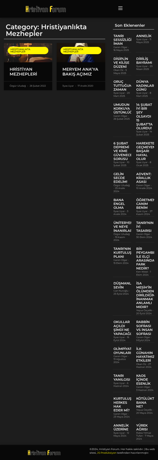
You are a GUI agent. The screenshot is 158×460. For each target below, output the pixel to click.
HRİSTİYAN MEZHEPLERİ (23, 71)
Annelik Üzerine (121, 427)
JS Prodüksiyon (106, 452)
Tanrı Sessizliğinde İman (126, 40)
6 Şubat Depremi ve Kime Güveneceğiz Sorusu (125, 151)
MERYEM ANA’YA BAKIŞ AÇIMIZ (80, 71)
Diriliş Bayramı (144, 61)
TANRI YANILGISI (121, 377)
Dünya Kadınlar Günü (145, 85)
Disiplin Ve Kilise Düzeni (121, 63)
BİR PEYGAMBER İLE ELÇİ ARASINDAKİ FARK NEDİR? (147, 258)
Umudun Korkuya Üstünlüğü (124, 108)
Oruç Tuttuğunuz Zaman (125, 85)
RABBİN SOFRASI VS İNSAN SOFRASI (144, 328)
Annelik (143, 36)
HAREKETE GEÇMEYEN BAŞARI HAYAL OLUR (145, 151)
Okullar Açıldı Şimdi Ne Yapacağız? (124, 328)
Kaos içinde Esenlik (143, 379)
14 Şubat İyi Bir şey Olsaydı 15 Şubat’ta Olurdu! (144, 116)
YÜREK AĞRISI (142, 427)
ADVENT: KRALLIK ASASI (143, 178)
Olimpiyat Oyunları (122, 351)
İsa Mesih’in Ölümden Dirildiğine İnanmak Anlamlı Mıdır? (146, 295)
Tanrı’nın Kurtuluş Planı (122, 253)
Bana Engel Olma (119, 204)
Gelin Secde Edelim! (120, 178)
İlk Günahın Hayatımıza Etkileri (146, 354)
